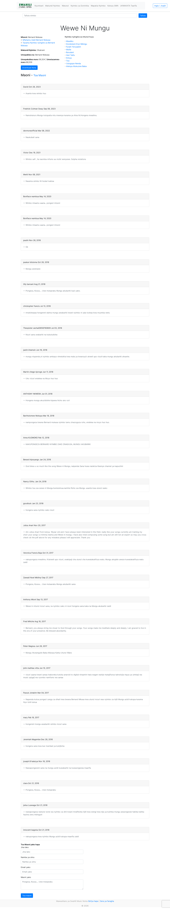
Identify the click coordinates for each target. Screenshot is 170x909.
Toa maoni (26, 895)
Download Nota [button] (29, 67)
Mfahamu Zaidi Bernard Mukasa (36, 40)
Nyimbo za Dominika (80, 6)
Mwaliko (69, 41)
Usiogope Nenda (73, 63)
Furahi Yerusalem (73, 47)
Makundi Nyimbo (52, 6)
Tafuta (143, 15)
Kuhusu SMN (112, 6)
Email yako (25, 867)
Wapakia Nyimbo (98, 6)
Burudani (70, 52)
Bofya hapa (93, 901)
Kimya (69, 58)
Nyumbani (39, 6)
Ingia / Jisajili (160, 6)
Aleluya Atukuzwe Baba (76, 66)
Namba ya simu (27, 857)
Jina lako (25, 847)
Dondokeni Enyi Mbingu (76, 44)
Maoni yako (26, 877)
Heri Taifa (70, 55)
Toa (67, 61)
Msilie (68, 49)
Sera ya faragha (107, 901)
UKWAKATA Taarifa (128, 6)
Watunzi (65, 6)
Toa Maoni (39, 75)
